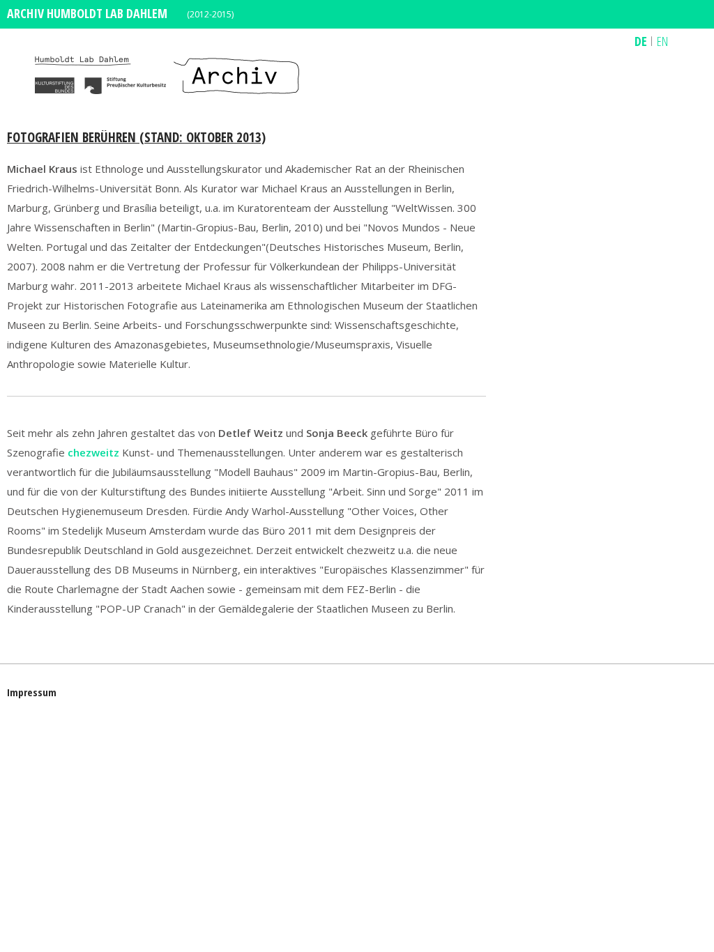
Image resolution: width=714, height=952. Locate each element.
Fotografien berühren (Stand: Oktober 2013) (136, 137)
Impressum (31, 692)
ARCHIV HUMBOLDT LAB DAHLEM (87, 13)
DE (641, 41)
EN (662, 41)
